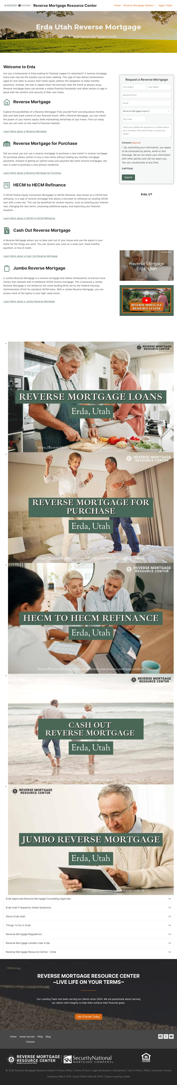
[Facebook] (160, 1036)
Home (117, 5)
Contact (30, 1041)
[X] (166, 1036)
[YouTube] (171, 1036)
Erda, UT (146, 194)
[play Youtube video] (147, 300)
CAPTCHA (127, 168)
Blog (48, 1036)
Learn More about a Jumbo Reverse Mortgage (29, 301)
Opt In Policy (135, 1070)
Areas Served (27, 1036)
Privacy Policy (64, 1070)
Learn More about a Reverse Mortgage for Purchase (32, 173)
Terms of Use (81, 1070)
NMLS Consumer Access (158, 1070)
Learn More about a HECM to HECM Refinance (29, 218)
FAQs (40, 1036)
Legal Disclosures (101, 1070)
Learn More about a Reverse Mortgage (24, 131)
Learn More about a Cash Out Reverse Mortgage (30, 256)
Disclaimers (119, 1070)
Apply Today (165, 5)
